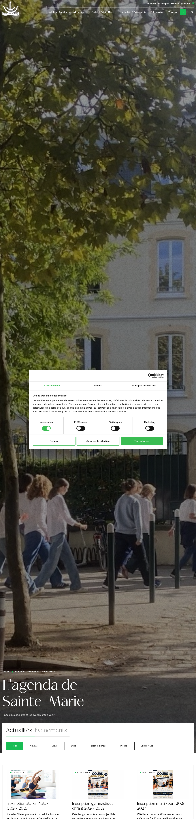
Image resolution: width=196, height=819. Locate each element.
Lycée (73, 745)
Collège (34, 745)
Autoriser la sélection (97, 441)
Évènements (51, 730)
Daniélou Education (180, 3)
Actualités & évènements (133, 12)
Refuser (54, 441)
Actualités (19, 730)
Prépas (123, 745)
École (54, 745)
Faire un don (157, 12)
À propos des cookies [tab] (144, 385)
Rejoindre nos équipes (158, 3)
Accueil (5, 671)
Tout (14, 745)
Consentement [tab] (52, 385)
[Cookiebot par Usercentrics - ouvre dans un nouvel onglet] (150, 375)
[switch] (80, 428)
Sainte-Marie (147, 745)
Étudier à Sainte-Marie (102, 12)
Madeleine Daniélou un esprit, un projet (67, 12)
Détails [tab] (98, 385)
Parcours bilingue (98, 745)
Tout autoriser (142, 441)
